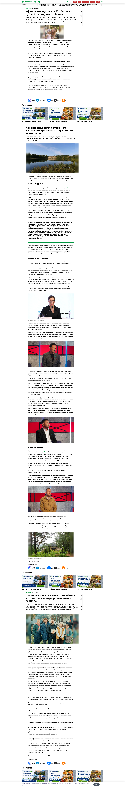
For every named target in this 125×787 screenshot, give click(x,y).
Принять (96, 784)
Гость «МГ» (28, 592)
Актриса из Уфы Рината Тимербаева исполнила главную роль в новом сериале (47, 5)
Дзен (92, 1)
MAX (98, 1)
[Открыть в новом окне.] (31, 100)
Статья (24, 4)
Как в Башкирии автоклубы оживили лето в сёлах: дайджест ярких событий (68, 5)
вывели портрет (43, 451)
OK (79, 1)
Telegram (86, 1)
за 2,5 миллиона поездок (62, 187)
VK (75, 1)
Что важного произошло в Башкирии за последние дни (88, 5)
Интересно (28, 8)
